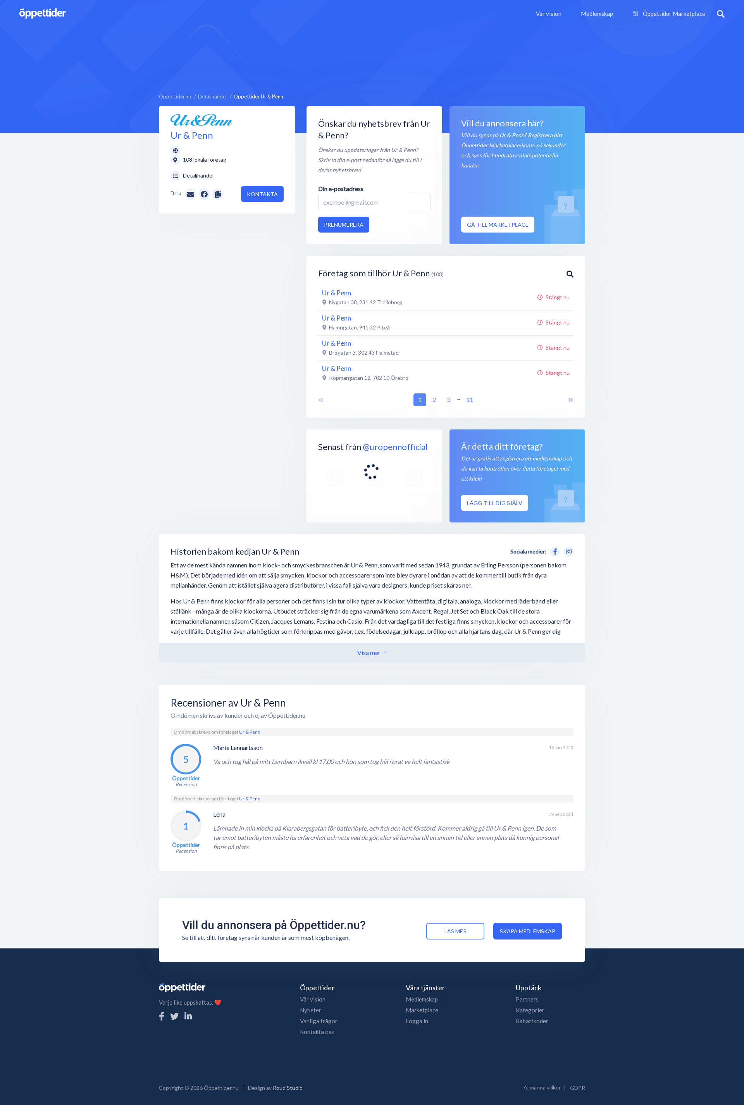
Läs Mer (455, 931)
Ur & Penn (249, 732)
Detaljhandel (198, 175)
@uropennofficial (395, 446)
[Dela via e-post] (190, 193)
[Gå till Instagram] (567, 550)
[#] (335, 477)
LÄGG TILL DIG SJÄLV (494, 503)
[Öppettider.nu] (42, 12)
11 (469, 399)
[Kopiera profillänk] (218, 193)
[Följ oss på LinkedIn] (188, 1016)
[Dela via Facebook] (204, 194)
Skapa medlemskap (527, 931)
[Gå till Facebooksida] (554, 550)
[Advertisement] (372, 56)
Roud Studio (288, 1087)
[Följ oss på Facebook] (161, 1016)
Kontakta (262, 194)
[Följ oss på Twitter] (174, 1016)
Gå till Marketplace (498, 224)
